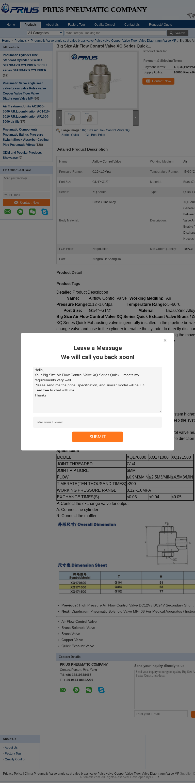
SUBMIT (97, 436)
